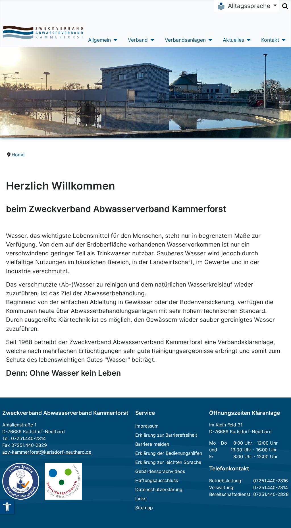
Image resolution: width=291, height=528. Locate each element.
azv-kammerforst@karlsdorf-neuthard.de (46, 452)
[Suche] (285, 5)
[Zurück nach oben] (279, 515)
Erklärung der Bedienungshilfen (168, 453)
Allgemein (99, 40)
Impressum (147, 426)
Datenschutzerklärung (158, 489)
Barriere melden (152, 444)
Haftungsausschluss (156, 480)
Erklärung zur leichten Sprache (168, 462)
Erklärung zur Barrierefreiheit (166, 435)
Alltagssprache (249, 5)
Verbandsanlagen (185, 40)
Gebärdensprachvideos (160, 471)
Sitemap (144, 507)
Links (140, 498)
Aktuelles (233, 40)
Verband (138, 40)
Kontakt (270, 40)
